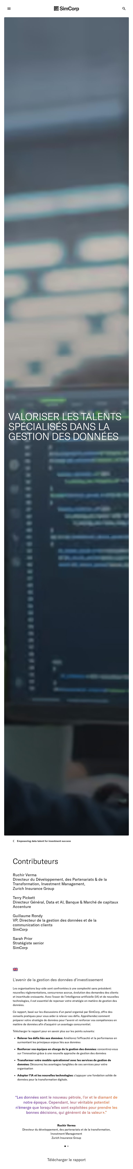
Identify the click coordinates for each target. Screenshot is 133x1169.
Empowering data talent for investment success (44, 841)
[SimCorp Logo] (66, 8)
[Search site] (124, 8)
